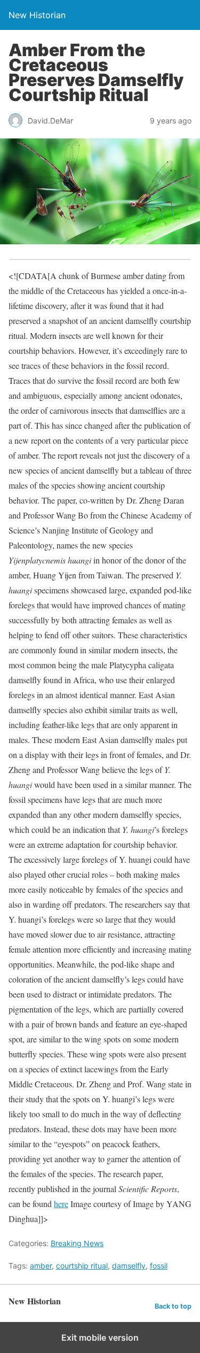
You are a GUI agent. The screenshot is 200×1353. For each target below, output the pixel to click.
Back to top (173, 1306)
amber (41, 1265)
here (61, 1203)
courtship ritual (82, 1265)
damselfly (129, 1265)
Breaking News (77, 1243)
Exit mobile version (100, 1337)
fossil (158, 1265)
